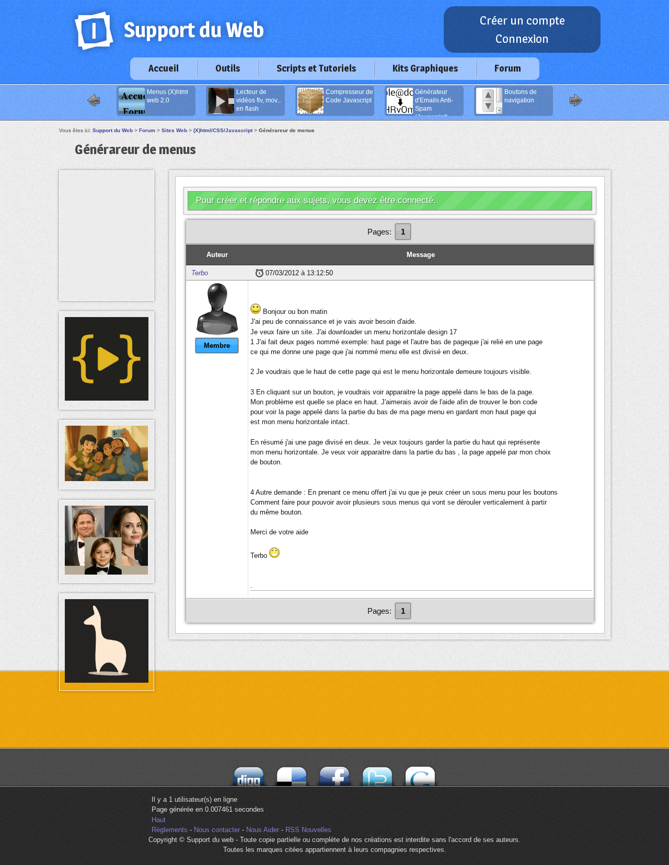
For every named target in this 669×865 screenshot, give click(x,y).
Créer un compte (522, 20)
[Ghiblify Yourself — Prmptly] (106, 479)
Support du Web (113, 130)
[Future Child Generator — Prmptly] (106, 572)
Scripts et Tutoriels (316, 68)
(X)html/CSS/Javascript (222, 130)
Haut (159, 820)
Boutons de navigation (520, 96)
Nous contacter (217, 830)
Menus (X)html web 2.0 (167, 96)
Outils (227, 68)
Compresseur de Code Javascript (349, 96)
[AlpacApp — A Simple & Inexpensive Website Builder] (106, 680)
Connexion (522, 38)
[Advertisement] (106, 199)
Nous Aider (262, 830)
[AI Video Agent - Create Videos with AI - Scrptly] (106, 398)
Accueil (163, 68)
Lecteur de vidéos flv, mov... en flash (259, 100)
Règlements (170, 830)
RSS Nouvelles (308, 830)
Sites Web (174, 130)
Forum (507, 68)
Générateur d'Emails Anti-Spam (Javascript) (434, 102)
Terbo (199, 273)
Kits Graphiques (425, 68)
